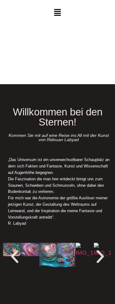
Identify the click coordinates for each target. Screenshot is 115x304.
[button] (57, 13)
